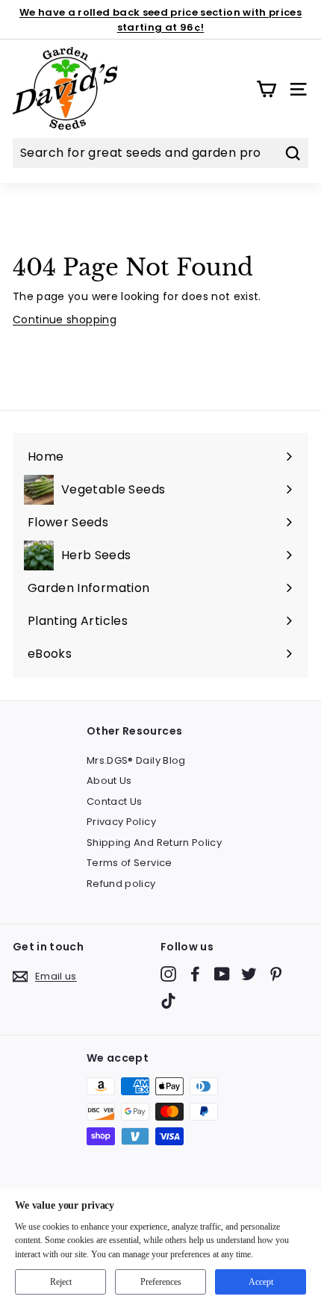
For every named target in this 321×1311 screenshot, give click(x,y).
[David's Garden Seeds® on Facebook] (195, 974)
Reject (61, 1282)
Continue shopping (64, 319)
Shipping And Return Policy (154, 842)
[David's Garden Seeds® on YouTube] (222, 974)
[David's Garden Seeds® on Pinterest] (276, 974)
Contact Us (115, 801)
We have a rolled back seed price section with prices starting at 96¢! (160, 19)
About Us (109, 780)
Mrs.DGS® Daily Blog (136, 760)
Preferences (160, 1282)
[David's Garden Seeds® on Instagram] (168, 974)
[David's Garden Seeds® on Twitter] (249, 974)
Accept (261, 1282)
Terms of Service (129, 863)
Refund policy (121, 883)
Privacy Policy (121, 822)
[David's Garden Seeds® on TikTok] (168, 1001)
